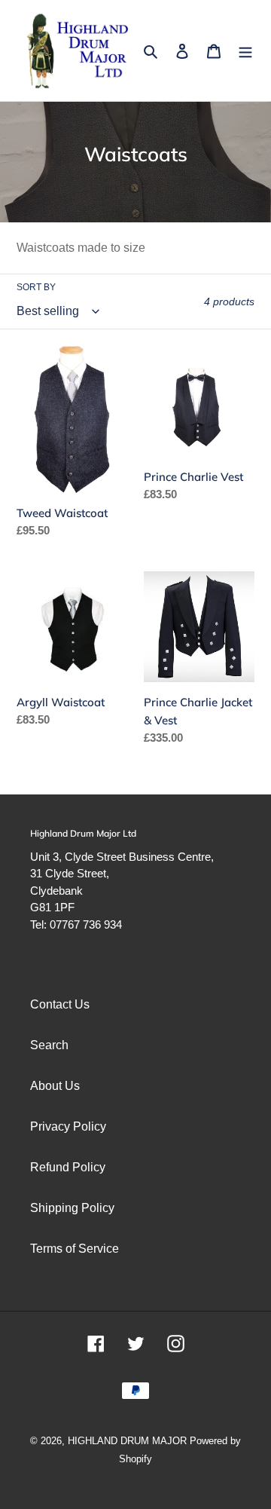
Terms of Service (74, 1248)
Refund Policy (67, 1167)
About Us (55, 1085)
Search (49, 1045)
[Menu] (245, 50)
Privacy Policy (68, 1126)
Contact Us (60, 1004)
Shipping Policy (72, 1207)
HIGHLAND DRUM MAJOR (129, 1440)
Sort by (36, 287)
